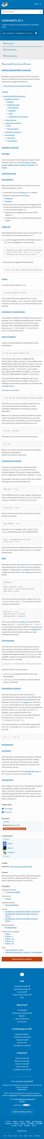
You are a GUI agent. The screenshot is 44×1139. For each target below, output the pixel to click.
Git (6, 262)
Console (8, 898)
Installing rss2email (12, 99)
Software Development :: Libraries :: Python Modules (23, 952)
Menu (36, 4)
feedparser (9, 198)
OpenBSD (22, 165)
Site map (22, 1101)
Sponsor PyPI (22, 1042)
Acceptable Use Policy (21, 1069)
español (15, 1121)
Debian (27, 162)
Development (10, 135)
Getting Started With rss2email (16, 70)
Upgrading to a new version (18, 116)
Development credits (21, 1045)
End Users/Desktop (12, 905)
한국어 (34, 1125)
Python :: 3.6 (9, 938)
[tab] (22, 44)
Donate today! (22, 1089)
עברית (20, 1125)
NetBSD (10, 165)
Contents (5, 92)
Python (22, 192)
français (21, 1121)
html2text (8, 201)
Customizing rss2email (13, 123)
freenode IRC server (32, 771)
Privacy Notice (21, 1066)
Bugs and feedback (22, 1034)
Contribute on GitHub (21, 1037)
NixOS (16, 165)
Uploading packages (21, 989)
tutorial (26, 702)
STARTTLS (35, 629)
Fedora (33, 162)
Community (11, 138)
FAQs (22, 997)
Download (12, 110)
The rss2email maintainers (20, 866)
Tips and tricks (12, 141)
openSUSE (30, 165)
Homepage (9, 808)
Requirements (13, 107)
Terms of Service (21, 1058)
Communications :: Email (14, 950)
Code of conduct (21, 1064)
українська (8, 1123)
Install (10, 113)
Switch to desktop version (22, 1112)
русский (14, 1125)
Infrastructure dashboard (21, 1013)
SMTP (9, 126)
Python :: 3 (9, 936)
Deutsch (23, 1123)
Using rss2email (10, 120)
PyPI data (6, 822)
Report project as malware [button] (22, 959)
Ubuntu (4, 167)
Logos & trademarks (22, 1018)
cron (32, 724)
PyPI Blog (21, 1010)
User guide (21, 992)
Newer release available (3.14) (14, 829)
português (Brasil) (37, 1121)
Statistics (22, 1016)
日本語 (28, 1121)
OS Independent (11, 927)
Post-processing (12, 129)
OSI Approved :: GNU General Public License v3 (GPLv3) (21, 919)
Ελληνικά (16, 1123)
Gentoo (4, 165)
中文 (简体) (30, 1123)
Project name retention (21, 994)
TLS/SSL (22, 622)
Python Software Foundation (30, 1095)
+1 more (6, 856)
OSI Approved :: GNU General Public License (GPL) (22, 911)
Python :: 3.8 (9, 943)
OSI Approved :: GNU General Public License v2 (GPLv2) (21, 915)
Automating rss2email (13, 132)
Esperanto (27, 1125)
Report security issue (22, 1061)
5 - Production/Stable (12, 892)
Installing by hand (13, 105)
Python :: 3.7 (9, 941)
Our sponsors (22, 1021)
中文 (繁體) (39, 1123)
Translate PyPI (21, 1040)
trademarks (13, 1095)
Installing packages (21, 986)
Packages (10, 102)
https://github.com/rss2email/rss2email (17, 86)
